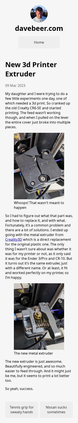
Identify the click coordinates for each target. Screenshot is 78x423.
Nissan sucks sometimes (56, 409)
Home (39, 42)
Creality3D (13, 239)
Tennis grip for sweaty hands (22, 409)
